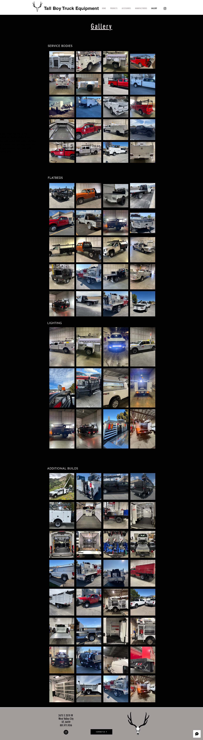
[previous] (53, 251)
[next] (151, 251)
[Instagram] (165, 8)
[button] (113, 8)
